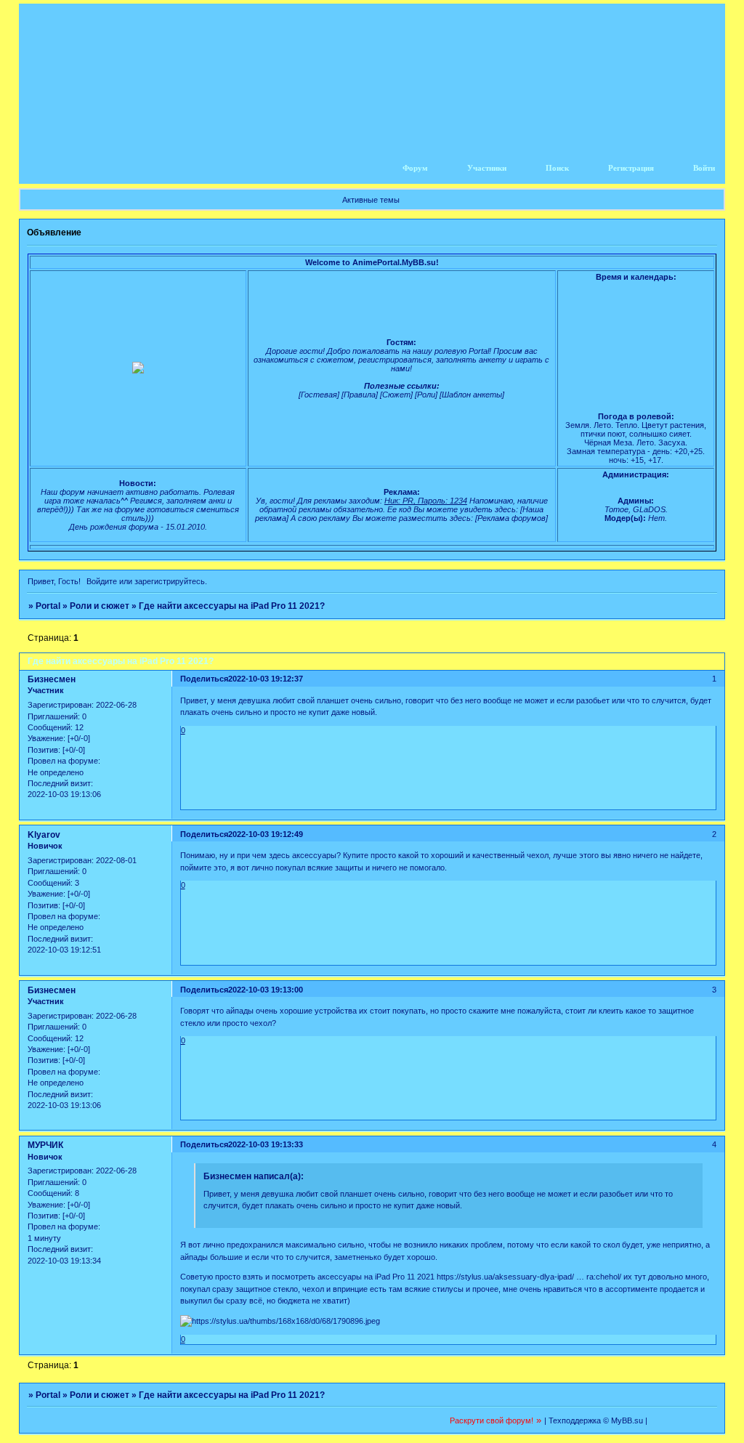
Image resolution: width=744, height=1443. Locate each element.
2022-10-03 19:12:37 (265, 678)
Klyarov (44, 835)
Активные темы (371, 199)
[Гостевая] (319, 394)
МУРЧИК (45, 1145)
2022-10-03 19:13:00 (265, 989)
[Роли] (426, 394)
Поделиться (204, 678)
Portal (48, 606)
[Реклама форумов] (511, 518)
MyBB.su (627, 1420)
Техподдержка (575, 1420)
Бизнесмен (52, 679)
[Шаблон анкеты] (472, 394)
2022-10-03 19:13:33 (265, 1144)
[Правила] (359, 394)
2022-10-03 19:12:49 (265, 834)
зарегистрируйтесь (169, 581)
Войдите (101, 581)
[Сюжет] (396, 394)
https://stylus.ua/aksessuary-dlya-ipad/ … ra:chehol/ (529, 1276)
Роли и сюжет (99, 606)
